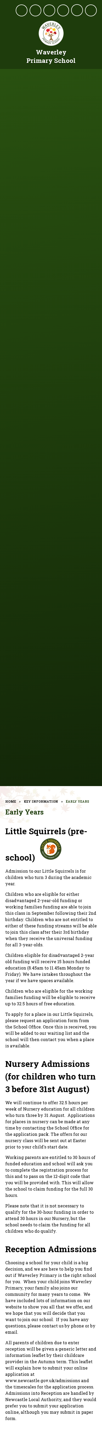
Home (10, 801)
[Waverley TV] (49, 10)
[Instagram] (35, 10)
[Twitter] (21, 10)
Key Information (41, 801)
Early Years (77, 801)
